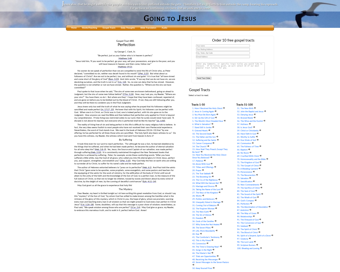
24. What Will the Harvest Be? (206, 183)
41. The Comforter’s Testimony (206, 237)
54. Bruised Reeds (245, 118)
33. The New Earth (200, 212)
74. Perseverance (245, 172)
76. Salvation (243, 178)
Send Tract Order (203, 78)
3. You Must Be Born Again (204, 115)
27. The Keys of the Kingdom (205, 193)
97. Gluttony (243, 239)
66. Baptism (242, 150)
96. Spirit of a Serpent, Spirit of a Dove (254, 236)
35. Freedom (198, 218)
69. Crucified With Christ (248, 156)
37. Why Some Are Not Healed (206, 225)
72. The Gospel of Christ (248, 166)
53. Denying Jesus (245, 115)
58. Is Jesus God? (245, 128)
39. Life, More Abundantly (204, 231)
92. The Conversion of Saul (249, 223)
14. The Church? (199, 147)
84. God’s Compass (246, 201)
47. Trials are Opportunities (204, 256)
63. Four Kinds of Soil (247, 140)
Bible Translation (148, 28)
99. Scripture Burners (246, 245)
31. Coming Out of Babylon (204, 205)
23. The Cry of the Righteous (205, 180)
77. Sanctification (245, 182)
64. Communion (244, 143)
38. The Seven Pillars (201, 228)
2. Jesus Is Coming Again (203, 112)
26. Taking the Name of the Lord (206, 190)
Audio (164, 28)
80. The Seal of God (246, 191)
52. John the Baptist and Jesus (250, 112)
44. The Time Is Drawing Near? (206, 247)
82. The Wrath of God (247, 198)
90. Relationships (245, 217)
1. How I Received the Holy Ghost (207, 108)
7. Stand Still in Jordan (202, 128)
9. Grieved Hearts (200, 131)
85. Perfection (243, 204)
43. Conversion (199, 244)
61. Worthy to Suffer (246, 137)
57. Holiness (243, 124)
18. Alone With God (201, 164)
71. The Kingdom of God (248, 163)
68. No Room (243, 153)
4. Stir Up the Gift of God (203, 118)
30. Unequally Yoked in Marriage (206, 202)
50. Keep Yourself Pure (202, 268)
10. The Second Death (202, 134)
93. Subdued (242, 226)
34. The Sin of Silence (202, 215)
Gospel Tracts (109, 28)
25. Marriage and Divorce (203, 186)
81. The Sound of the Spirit (249, 194)
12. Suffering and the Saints (204, 140)
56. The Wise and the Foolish (250, 121)
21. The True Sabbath (201, 174)
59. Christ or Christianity (248, 131)
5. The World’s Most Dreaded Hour (208, 121)
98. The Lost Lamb (245, 242)
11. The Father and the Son (204, 137)
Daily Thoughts (128, 28)
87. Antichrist (243, 210)
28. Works (197, 196)
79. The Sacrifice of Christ (248, 188)
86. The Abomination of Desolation (252, 207)
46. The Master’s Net (201, 253)
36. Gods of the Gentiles (203, 221)
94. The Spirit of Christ (247, 229)
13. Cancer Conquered (202, 143)
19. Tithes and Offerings (203, 167)
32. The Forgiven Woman (203, 209)
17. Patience (198, 161)
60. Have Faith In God (247, 134)
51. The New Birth (245, 108)
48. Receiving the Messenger (205, 260)
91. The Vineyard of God (248, 220)
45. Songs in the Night (202, 250)
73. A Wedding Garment (247, 169)
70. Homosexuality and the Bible (251, 159)
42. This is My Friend (201, 240)
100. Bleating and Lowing (248, 248)
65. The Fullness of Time (248, 147)
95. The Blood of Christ (247, 233)
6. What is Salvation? (201, 124)
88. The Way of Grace (247, 213)
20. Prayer (197, 170)
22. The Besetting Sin (202, 177)
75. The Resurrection (246, 175)
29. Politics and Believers (203, 199)
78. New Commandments (248, 185)
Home (74, 28)
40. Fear (196, 234)
